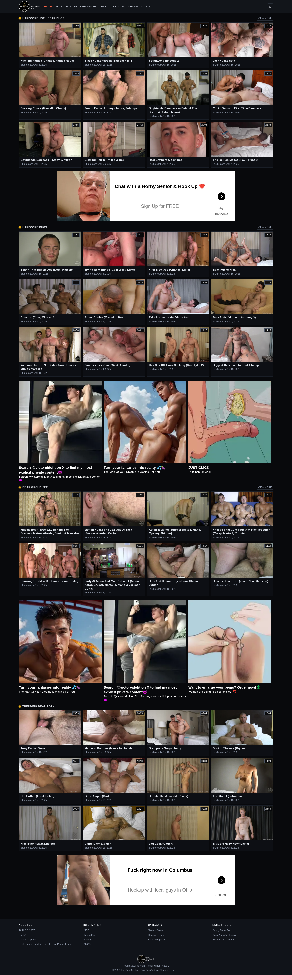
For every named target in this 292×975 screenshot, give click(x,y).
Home (48, 6)
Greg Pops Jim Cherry (224, 935)
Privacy (87, 939)
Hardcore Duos (112, 6)
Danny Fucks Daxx (222, 930)
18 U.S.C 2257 (27, 930)
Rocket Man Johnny (223, 939)
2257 (86, 930)
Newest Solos (155, 930)
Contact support (27, 939)
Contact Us (89, 935)
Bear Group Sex (86, 6)
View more (265, 18)
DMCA (22, 935)
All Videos (63, 6)
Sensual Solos (139, 6)
